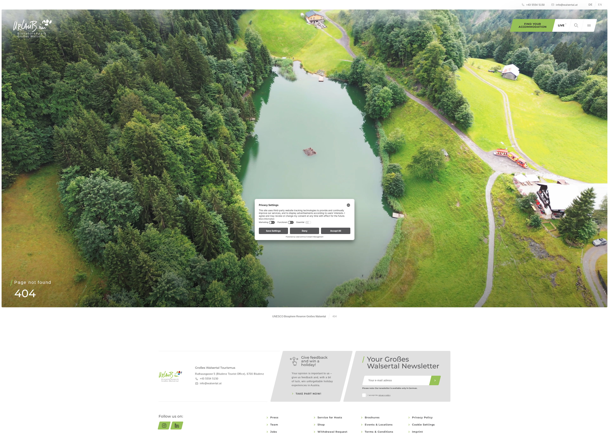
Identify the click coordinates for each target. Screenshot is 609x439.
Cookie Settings (423, 424)
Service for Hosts (330, 417)
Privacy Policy (422, 417)
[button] (576, 25)
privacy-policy (385, 395)
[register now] (435, 380)
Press (274, 417)
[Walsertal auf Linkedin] (176, 425)
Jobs (273, 431)
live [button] (561, 25)
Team (274, 424)
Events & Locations (379, 424)
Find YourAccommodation (533, 25)
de (591, 4)
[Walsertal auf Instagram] (164, 425)
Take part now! (308, 393)
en (600, 4)
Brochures (372, 417)
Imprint (417, 431)
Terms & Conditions (379, 431)
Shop (321, 424)
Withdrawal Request (332, 431)
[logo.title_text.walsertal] (32, 28)
